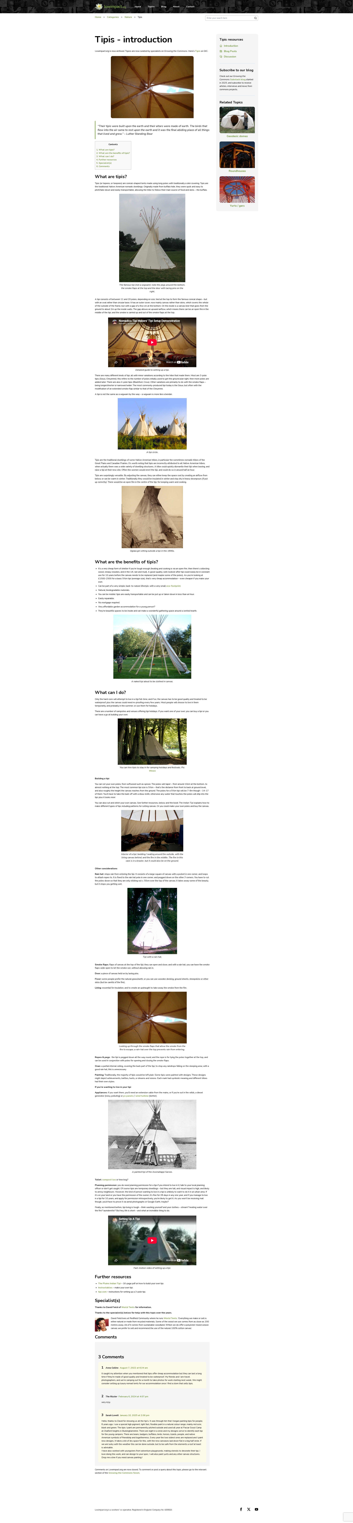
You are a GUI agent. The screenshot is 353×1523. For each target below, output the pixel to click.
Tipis (197, 51)
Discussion (230, 56)
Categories (113, 17)
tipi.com (102, 1291)
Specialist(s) (104, 163)
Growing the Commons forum (124, 1472)
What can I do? (105, 156)
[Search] (255, 18)
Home (138, 6)
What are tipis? (105, 149)
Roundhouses (237, 171)
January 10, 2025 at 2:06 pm (134, 1415)
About (176, 6)
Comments (103, 166)
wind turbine (142, 1095)
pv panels (128, 1095)
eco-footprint (173, 586)
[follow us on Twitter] (248, 1509)
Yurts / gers (237, 206)
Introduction (231, 45)
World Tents (128, 1307)
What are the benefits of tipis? (113, 153)
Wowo (152, 770)
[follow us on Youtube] (256, 1509)
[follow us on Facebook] (241, 1509)
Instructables (105, 1287)
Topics (151, 6)
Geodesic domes (237, 136)
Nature (128, 17)
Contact (190, 6)
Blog (163, 6)
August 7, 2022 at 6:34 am (134, 1367)
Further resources (106, 159)
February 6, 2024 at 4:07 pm (133, 1396)
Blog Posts (230, 51)
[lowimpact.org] (110, 6)
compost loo (109, 1179)
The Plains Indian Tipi (109, 1283)
